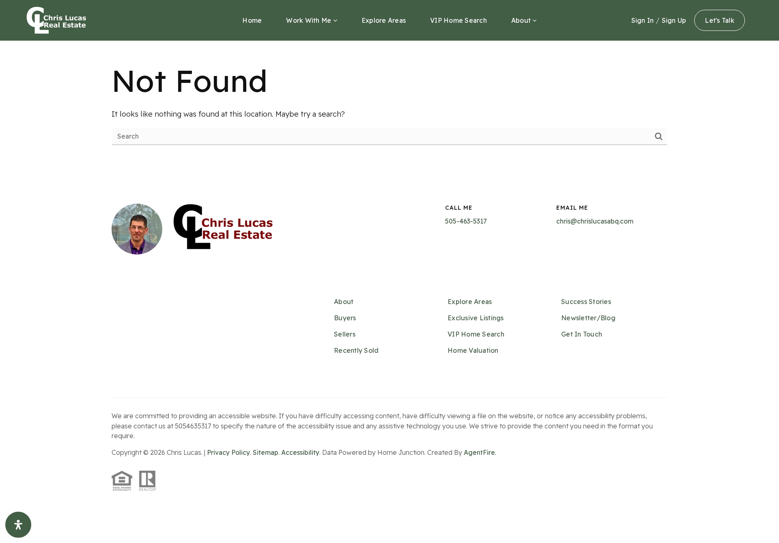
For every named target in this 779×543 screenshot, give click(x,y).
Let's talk (719, 20)
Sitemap (265, 452)
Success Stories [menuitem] (586, 302)
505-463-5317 (466, 221)
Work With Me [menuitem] (309, 20)
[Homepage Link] (56, 19)
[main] (389, 103)
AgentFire (479, 452)
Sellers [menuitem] (344, 334)
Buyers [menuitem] (345, 318)
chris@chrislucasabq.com (594, 221)
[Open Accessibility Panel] (18, 524)
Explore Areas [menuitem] (384, 20)
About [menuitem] (522, 20)
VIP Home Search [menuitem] (458, 20)
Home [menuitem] (252, 20)
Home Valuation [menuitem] (473, 350)
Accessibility (300, 452)
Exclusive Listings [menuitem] (476, 318)
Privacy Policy (228, 452)
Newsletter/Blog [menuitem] (588, 318)
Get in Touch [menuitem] (581, 334)
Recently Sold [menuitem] (356, 350)
